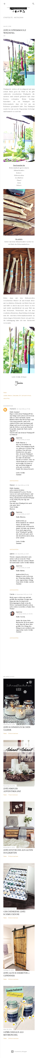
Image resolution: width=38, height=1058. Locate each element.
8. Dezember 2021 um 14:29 (23, 594)
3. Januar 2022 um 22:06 (24, 614)
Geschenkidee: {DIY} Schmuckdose (14, 913)
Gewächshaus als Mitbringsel (13, 1033)
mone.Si (13, 409)
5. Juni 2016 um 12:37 (23, 514)
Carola (12, 594)
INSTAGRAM (18, 18)
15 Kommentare (13, 733)
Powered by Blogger (20, 1051)
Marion (12, 485)
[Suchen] (33, 3)
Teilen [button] (5, 392)
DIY (20, 395)
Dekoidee (15, 395)
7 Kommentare (13, 795)
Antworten (14, 481)
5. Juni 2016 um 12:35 (23, 439)
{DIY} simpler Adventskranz (12, 790)
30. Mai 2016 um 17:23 (23, 409)
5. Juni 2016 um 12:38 (23, 567)
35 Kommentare (13, 979)
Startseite (8, 18)
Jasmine (19, 438)
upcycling (6, 398)
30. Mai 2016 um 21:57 (22, 554)
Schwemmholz (26, 395)
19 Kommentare (13, 856)
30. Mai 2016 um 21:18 (22, 485)
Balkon (10, 395)
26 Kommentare (13, 1038)
